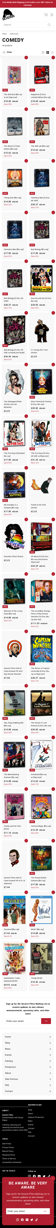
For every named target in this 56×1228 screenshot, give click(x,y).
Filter (9, 52)
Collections (14, 34)
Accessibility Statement (11, 1162)
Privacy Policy (8, 1147)
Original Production (36, 1117)
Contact (31, 1128)
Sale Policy (6, 1144)
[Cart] (46, 15)
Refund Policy (7, 1151)
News (30, 1121)
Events (30, 1125)
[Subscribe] (45, 1211)
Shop (30, 1110)
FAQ (29, 1132)
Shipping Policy (8, 1155)
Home (4, 34)
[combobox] (28, 25)
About (30, 1114)
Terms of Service (9, 1159)
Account (31, 1136)
